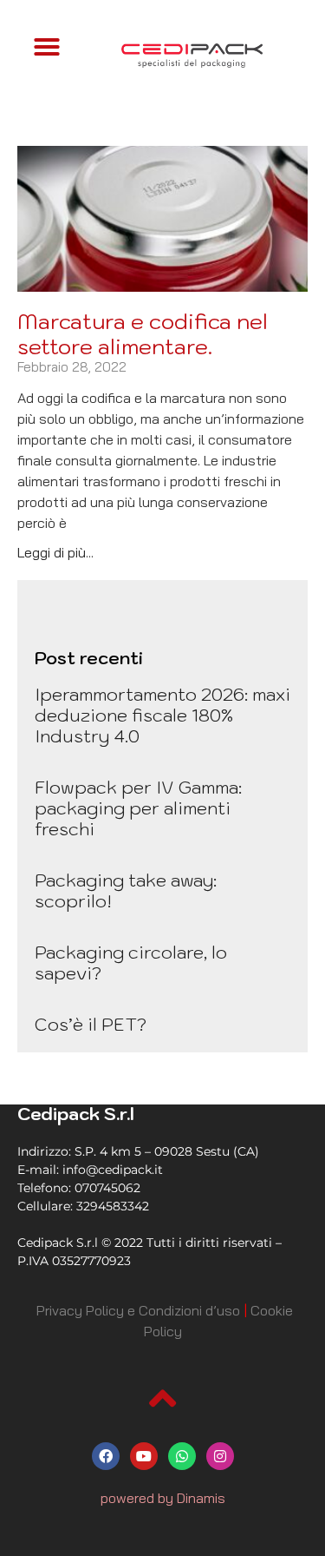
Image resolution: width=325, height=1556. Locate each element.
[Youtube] (144, 1456)
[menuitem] (138, 1310)
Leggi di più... (55, 552)
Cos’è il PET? (90, 1024)
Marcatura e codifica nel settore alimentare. (142, 333)
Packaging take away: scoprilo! (126, 891)
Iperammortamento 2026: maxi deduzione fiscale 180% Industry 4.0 (162, 715)
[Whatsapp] (182, 1456)
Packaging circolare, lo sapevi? (131, 963)
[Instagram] (220, 1456)
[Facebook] (106, 1456)
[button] (47, 47)
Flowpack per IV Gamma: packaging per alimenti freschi (138, 808)
